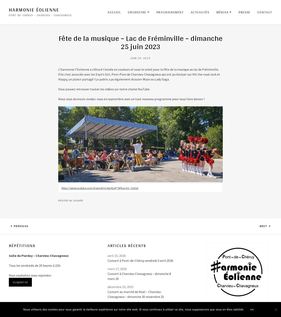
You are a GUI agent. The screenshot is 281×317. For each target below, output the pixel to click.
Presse (244, 12)
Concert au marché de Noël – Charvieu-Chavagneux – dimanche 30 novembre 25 (136, 294)
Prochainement (170, 12)
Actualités (200, 12)
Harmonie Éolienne (34, 10)
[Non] (276, 310)
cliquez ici (20, 282)
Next (266, 227)
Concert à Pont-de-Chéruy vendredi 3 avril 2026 (140, 260)
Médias (224, 12)
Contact (264, 12)
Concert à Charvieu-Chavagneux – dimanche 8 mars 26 (139, 276)
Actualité (78, 200)
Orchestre (138, 12)
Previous (21, 227)
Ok (252, 309)
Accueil (114, 12)
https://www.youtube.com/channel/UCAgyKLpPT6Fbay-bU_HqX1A (100, 188)
